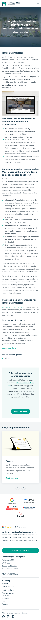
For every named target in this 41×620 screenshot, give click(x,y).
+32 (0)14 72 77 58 (9, 565)
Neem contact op (20, 411)
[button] (23, 487)
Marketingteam (8, 593)
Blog (3, 601)
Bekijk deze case (12, 478)
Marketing (6, 580)
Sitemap (25, 613)
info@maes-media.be (10, 568)
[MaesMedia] (11, 4)
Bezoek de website (9, 348)
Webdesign (6, 583)
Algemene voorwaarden (11, 613)
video (12, 586)
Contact (5, 604)
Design (4, 586)
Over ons (5, 595)
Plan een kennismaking (20, 550)
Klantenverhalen (8, 590)
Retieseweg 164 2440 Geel (8, 561)
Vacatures (5, 598)
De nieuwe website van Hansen (13, 306)
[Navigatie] (38, 4)
